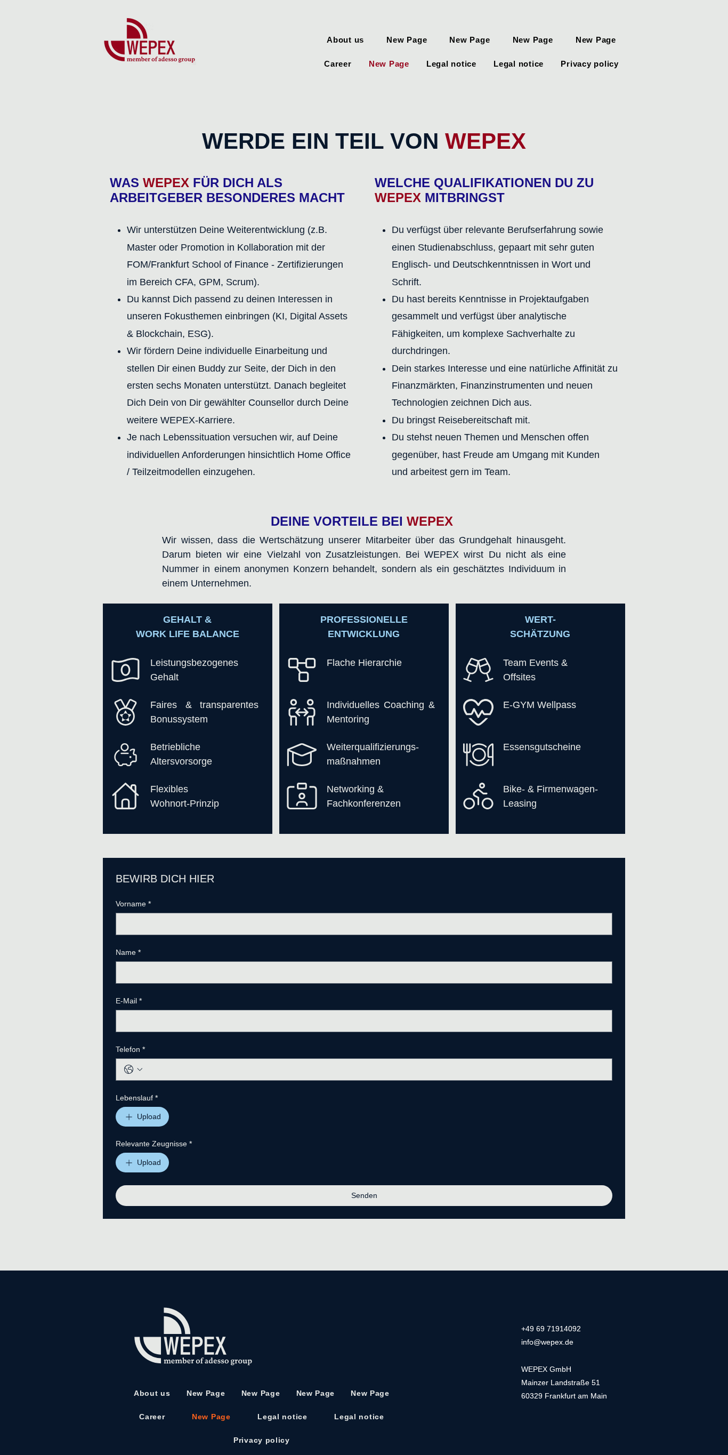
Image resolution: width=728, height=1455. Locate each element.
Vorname (133, 903)
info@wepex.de (547, 1342)
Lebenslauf (137, 1098)
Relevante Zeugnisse (154, 1143)
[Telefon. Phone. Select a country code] (133, 1069)
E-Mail (129, 1000)
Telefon (130, 1049)
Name (128, 952)
